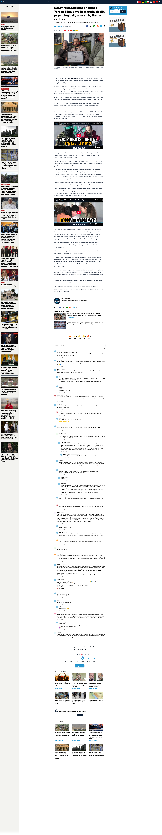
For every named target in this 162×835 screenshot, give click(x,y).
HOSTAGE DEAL (68, 295)
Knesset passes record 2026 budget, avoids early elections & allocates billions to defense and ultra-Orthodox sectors (9, 238)
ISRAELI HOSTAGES (76, 295)
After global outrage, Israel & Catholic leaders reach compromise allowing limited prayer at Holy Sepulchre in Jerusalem (9, 262)
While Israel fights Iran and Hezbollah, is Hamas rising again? (78, 702)
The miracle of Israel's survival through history (8, 28)
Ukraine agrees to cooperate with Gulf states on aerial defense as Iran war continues (9, 436)
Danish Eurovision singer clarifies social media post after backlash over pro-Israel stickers (8, 348)
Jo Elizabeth (57, 705)
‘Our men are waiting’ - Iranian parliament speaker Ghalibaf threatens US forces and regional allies (9, 370)
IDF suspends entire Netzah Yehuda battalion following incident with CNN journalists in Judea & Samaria (8, 142)
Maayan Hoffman (75, 705)
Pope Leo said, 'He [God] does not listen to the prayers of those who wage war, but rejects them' (9, 215)
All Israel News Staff (58, 26)
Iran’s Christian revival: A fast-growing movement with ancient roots (62, 702)
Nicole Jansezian (58, 688)
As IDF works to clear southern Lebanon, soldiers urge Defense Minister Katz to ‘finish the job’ (9, 49)
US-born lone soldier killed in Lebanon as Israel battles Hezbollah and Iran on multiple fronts (9, 458)
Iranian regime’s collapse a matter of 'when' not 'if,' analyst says (62, 683)
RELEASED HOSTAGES (86, 295)
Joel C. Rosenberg (93, 740)
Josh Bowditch (92, 705)
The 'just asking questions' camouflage (9, 285)
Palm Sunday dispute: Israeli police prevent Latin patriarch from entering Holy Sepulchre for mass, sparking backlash (8, 414)
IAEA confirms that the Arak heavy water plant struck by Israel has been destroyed (9, 70)
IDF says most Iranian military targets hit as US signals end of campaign (8, 392)
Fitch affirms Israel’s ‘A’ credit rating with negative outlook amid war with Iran (9, 326)
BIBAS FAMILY (62, 295)
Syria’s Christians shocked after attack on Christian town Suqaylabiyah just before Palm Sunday (8, 305)
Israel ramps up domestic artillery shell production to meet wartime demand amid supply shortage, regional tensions (9, 118)
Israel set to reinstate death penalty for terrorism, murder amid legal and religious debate (9, 165)
